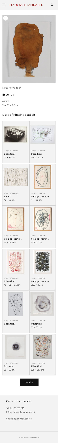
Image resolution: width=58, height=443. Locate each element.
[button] (3, 5)
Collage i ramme (40, 196)
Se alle (29, 382)
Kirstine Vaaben (12, 87)
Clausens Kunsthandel (31, 437)
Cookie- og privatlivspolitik (19, 418)
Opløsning (36, 323)
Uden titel (9, 153)
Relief (7, 196)
